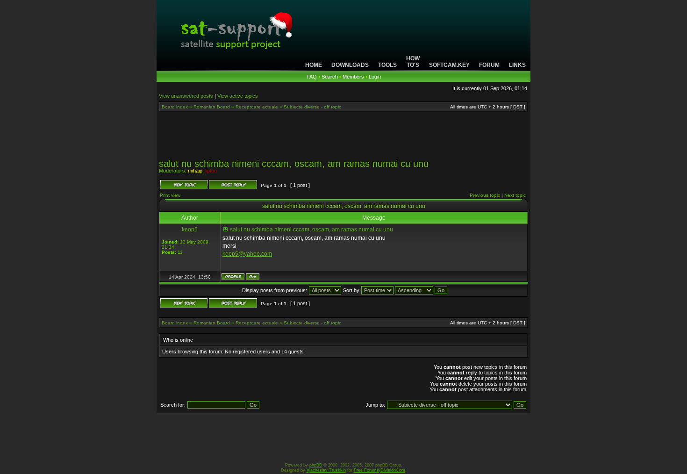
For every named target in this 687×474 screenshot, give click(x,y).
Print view (170, 195)
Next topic (515, 195)
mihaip (195, 170)
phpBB (315, 465)
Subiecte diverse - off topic (312, 106)
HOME (313, 65)
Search (330, 76)
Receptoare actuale (257, 106)
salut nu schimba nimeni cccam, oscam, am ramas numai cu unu (294, 163)
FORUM (489, 65)
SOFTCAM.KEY (449, 65)
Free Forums (366, 470)
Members (353, 76)
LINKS (517, 65)
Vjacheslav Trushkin (326, 470)
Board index (175, 106)
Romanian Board (211, 106)
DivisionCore (392, 470)
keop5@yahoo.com (247, 254)
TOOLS (387, 65)
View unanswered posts (186, 96)
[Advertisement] (343, 138)
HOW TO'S (413, 61)
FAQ (312, 76)
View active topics (237, 96)
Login (375, 76)
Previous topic (485, 195)
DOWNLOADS (350, 65)
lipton (211, 170)
